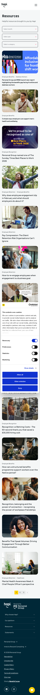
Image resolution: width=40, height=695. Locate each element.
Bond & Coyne (14, 681)
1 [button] (16, 592)
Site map (7, 677)
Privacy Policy (9, 669)
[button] (27, 592)
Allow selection (20, 381)
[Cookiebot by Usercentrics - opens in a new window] (29, 305)
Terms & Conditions (11, 673)
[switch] (35, 347)
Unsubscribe (8, 661)
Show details (29, 368)
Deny (20, 388)
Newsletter (8, 656)
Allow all (20, 375)
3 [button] (23, 592)
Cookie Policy (9, 665)
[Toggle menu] (35, 5)
